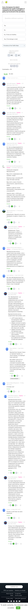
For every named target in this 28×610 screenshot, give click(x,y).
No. (5, 30)
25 (7, 161)
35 (7, 139)
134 (7, 108)
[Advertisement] (14, 564)
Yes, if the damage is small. (11, 39)
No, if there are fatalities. (10, 34)
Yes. (5, 25)
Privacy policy (9, 598)
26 (8, 472)
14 (7, 206)
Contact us (14, 586)
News (11, 595)
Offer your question (8, 590)
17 (8, 344)
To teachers (18, 593)
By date (11, 73)
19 (8, 543)
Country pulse (18, 595)
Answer (8, 105)
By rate (6, 73)
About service (9, 593)
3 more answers (14, 378)
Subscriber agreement (20, 598)
